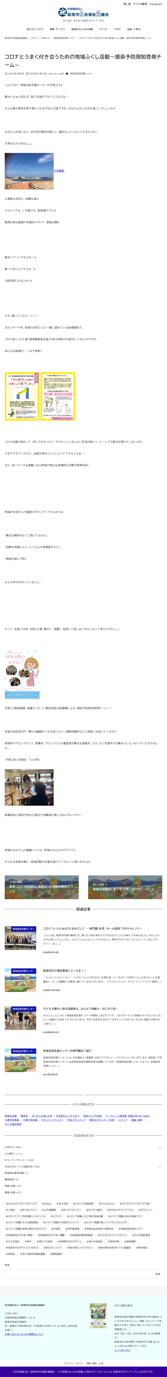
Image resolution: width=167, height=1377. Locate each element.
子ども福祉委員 (13, 1124)
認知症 (11, 1253)
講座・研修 (136, 1119)
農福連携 (57, 1253)
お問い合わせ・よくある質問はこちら (24, 1334)
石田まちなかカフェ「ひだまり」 (23, 1247)
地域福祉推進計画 (14, 1172)
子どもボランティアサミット (113, 1235)
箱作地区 (142, 1247)
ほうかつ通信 (95, 1209)
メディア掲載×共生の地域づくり (126, 1216)
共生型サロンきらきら (67, 1115)
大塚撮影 (59, 171)
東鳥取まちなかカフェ (71, 1241)
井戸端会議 (73, 1228)
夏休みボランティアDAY (102, 1119)
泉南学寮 (114, 1241)
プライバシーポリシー (73, 1363)
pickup (48, 1203)
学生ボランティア (77, 1119)
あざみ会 (63, 1203)
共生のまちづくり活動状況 (19, 1166)
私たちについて (54, 1247)
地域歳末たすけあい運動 (52, 1235)
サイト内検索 (140, 4)
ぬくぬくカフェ (30, 1209)
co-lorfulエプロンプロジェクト (22, 1203)
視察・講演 (92, 1363)
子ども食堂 (13, 1241)
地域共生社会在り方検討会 (100, 1228)
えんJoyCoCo (107, 1203)
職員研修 (9, 1179)
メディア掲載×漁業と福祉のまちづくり (27, 1228)
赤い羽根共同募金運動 (34, 1253)
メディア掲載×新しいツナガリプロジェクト (106, 1222)
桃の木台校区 (96, 1241)
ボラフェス (146, 1209)
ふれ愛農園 (50, 1209)
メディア (123, 1119)
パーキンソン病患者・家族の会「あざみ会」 (128, 1115)
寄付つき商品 (46, 1241)
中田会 (56, 1228)
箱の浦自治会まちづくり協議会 (115, 1247)
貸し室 (127, 4)
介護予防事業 (12, 1119)
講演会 (24, 1115)
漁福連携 (131, 1241)
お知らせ (9, 1147)
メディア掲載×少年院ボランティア (62, 1222)
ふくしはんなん (122, 1350)
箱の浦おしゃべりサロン (81, 1247)
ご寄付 (11, 1209)
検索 (7, 1265)
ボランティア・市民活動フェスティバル (27, 1216)
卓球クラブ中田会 (92, 1115)
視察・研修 (10, 1185)
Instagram (156, 4)
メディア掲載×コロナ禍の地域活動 (86, 1216)
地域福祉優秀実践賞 (82, 1235)
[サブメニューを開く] (160, 1147)
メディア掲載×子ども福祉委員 (23, 1222)
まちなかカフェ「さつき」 (121, 1209)
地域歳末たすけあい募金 (20, 1235)
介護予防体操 (30, 1119)
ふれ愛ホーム (12, 1153)
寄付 (29, 1241)
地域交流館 (11, 1115)
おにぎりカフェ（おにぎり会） (136, 1203)
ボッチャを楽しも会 (42, 1115)
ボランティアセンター (52, 1119)
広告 (101, 1363)
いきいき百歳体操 (84, 1203)
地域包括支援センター (81, 73)
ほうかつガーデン (72, 1209)
